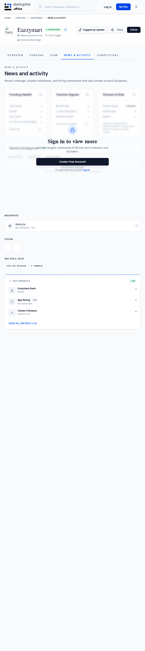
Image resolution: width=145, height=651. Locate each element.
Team (54, 55)
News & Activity (77, 55)
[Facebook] (8, 247)
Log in (108, 7)
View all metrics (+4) (22, 323)
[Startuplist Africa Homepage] (17, 6)
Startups (20, 18)
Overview (15, 55)
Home (8, 18)
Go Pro (123, 6)
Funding (36, 55)
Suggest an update (93, 29)
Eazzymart (37, 18)
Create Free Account (72, 161)
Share (120, 29)
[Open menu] (136, 7)
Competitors (107, 55)
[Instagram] (17, 247)
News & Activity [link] (57, 18)
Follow (133, 29)
